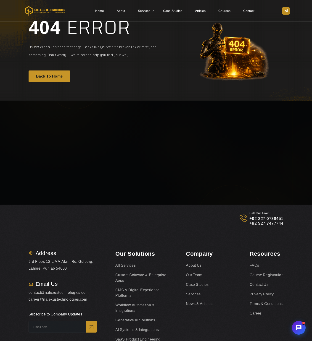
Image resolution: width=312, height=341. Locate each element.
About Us (194, 265)
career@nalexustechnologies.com (58, 299)
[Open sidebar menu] (286, 11)
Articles (200, 11)
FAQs (254, 265)
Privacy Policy (262, 294)
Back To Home (49, 76)
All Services (125, 265)
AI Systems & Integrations (137, 330)
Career (255, 313)
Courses (224, 11)
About (121, 11)
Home (99, 11)
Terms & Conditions (266, 304)
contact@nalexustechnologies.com (59, 292)
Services (144, 11)
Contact (248, 11)
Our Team (194, 275)
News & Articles (199, 304)
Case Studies (172, 11)
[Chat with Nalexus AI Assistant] (299, 328)
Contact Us (259, 284)
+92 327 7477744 (266, 223)
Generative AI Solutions (135, 320)
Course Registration (266, 275)
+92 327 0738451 (266, 218)
